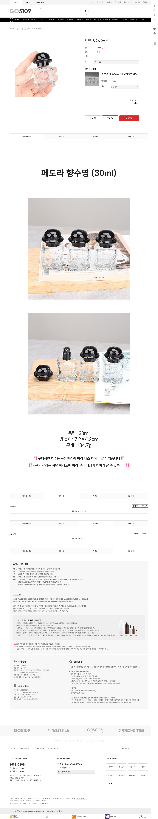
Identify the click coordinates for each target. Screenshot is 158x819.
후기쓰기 (144, 506)
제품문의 (96, 136)
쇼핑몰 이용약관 (39, 748)
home (12, 29)
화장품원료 (70, 20)
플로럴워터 (61, 20)
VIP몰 (28, 2)
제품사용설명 (26, 136)
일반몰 (15, 2)
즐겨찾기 (145, 2)
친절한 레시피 (25, 20)
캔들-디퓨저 (97, 20)
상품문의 (144, 533)
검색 (84, 11)
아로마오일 (43, 20)
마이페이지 (109, 2)
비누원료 (88, 20)
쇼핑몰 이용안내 (24, 748)
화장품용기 (106, 20)
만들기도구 (133, 20)
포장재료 (124, 20)
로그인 (92, 2)
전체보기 (135, 506)
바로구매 (129, 118)
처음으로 (12, 748)
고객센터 (137, 2)
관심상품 (93, 118)
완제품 (142, 20)
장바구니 (127, 2)
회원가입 (100, 2)
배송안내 (131, 136)
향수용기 (25, 29)
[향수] (18, 29)
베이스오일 (34, 20)
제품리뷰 (61, 136)
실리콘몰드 (115, 20)
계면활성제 (79, 20)
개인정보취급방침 (53, 748)
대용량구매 (40, 2)
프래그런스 (52, 20)
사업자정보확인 (81, 798)
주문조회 (118, 2)
